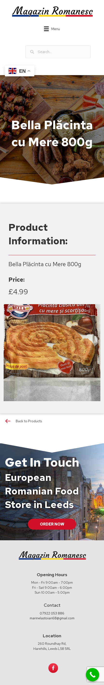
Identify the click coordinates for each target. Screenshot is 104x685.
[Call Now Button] (92, 674)
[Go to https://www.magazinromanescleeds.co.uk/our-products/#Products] (52, 422)
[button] (52, 524)
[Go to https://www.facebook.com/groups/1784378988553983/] (53, 668)
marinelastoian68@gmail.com (52, 618)
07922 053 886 (52, 613)
